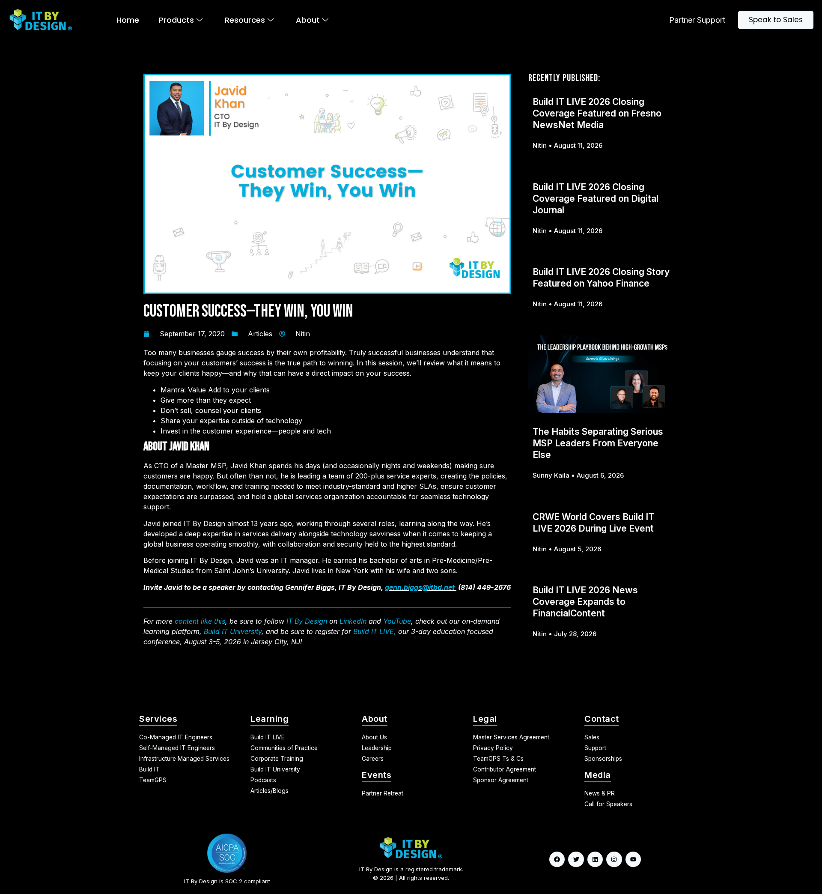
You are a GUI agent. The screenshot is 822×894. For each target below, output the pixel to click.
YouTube (397, 621)
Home (127, 20)
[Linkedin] (595, 859)
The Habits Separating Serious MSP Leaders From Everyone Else (598, 443)
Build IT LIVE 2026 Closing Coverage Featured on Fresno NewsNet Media (597, 113)
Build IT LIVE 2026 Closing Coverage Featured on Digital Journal (595, 198)
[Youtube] (633, 859)
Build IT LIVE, (374, 631)
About (308, 20)
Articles (260, 333)
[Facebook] (557, 859)
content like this (200, 621)
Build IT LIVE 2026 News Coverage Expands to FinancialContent (585, 602)
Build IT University (233, 631)
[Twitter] (576, 859)
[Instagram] (614, 859)
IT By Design (306, 621)
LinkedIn (353, 621)
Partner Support (697, 19)
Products (176, 20)
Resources (245, 20)
